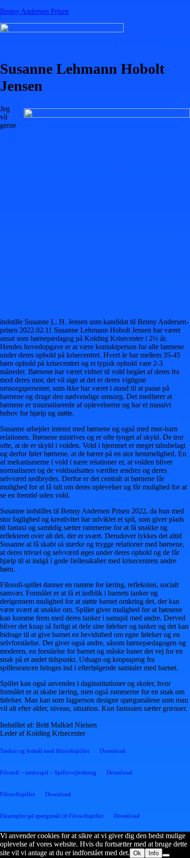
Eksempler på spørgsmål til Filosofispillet (52, 816)
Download (112, 751)
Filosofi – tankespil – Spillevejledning (48, 772)
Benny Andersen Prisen (34, 11)
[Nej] (166, 855)
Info (153, 853)
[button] (62, 45)
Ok (137, 853)
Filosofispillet (17, 794)
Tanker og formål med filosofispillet (44, 751)
